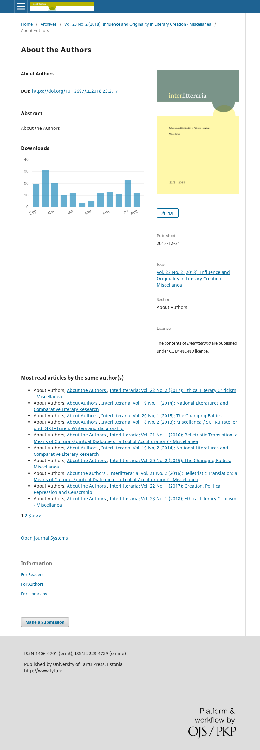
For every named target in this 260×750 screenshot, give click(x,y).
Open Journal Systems (44, 538)
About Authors (83, 403)
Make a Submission (45, 622)
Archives (48, 24)
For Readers (32, 574)
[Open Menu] (21, 6)
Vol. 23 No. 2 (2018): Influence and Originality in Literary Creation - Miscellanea (137, 24)
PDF (170, 213)
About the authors (87, 473)
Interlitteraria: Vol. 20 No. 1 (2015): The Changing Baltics (161, 416)
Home (27, 24)
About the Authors (87, 390)
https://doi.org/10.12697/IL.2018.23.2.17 (75, 91)
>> (38, 516)
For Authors (32, 584)
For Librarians (34, 593)
